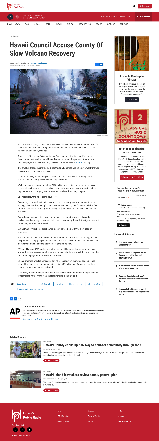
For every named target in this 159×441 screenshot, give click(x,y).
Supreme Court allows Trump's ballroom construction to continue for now (133, 278)
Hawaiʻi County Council (41, 284)
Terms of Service (94, 416)
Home (9, 24)
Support (121, 416)
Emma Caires (47, 349)
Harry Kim (59, 284)
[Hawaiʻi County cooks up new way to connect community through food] (25, 349)
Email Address (123, 198)
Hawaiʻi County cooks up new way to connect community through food (92, 345)
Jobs (120, 411)
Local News (14, 36)
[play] (10, 17)
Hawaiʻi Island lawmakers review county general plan (80, 375)
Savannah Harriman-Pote (51, 379)
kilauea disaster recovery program (30, 289)
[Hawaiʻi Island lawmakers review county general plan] (25, 379)
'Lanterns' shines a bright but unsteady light (131, 243)
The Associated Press (38, 63)
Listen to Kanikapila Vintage (132, 77)
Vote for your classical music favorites (131, 150)
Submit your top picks (132, 177)
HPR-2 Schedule (63, 421)
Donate (145, 6)
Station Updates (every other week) (131, 208)
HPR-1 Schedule (63, 416)
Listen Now (131, 99)
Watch (59, 24)
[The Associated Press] (15, 312)
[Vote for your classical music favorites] (132, 126)
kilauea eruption (94, 284)
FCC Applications (124, 421)
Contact (91, 411)
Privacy (90, 421)
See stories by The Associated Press (40, 319)
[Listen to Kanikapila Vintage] (132, 53)
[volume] (17, 17)
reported (79, 162)
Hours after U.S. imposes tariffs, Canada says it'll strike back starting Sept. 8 (132, 255)
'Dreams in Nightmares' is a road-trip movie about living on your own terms (134, 291)
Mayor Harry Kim (75, 284)
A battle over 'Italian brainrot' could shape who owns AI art (134, 266)
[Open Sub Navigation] (21, 24)
